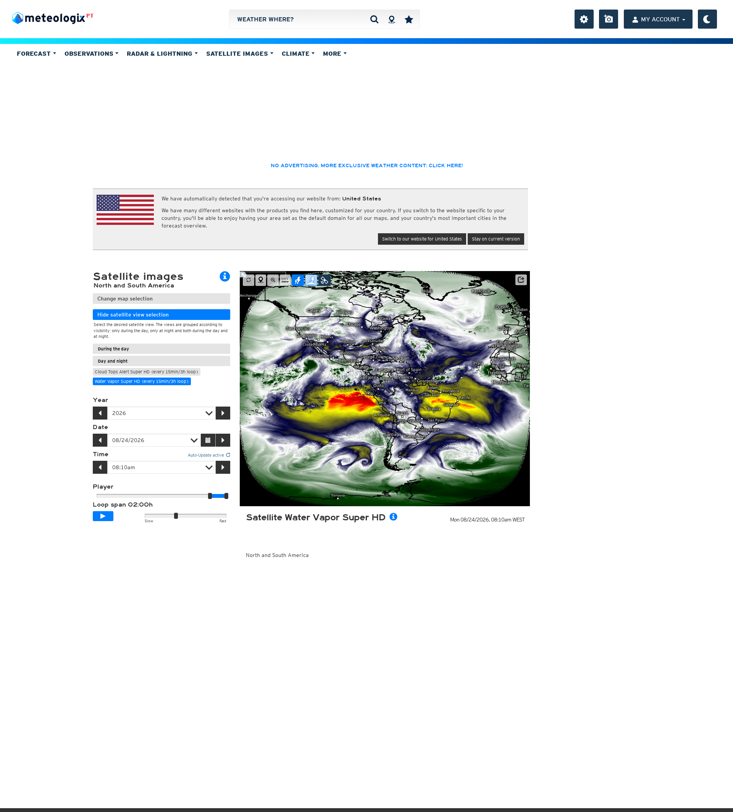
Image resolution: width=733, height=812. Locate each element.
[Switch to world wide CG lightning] (311, 280)
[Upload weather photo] (608, 19)
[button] (521, 279)
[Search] (374, 19)
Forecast (35, 53)
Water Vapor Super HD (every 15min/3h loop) (142, 381)
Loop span (123, 504)
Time (100, 454)
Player (103, 486)
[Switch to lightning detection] (298, 280)
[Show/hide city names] (285, 280)
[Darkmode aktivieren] (707, 19)
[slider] (226, 496)
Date (100, 427)
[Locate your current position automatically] (391, 19)
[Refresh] (248, 280)
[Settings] (584, 19)
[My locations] (409, 19)
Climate (297, 53)
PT (90, 16)
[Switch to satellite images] (324, 280)
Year (100, 400)
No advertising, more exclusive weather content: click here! (367, 165)
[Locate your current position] (260, 280)
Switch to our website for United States (422, 239)
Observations (90, 53)
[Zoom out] (273, 280)
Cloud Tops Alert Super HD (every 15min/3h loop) (147, 372)
